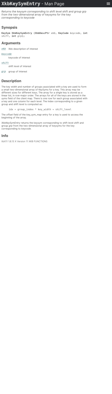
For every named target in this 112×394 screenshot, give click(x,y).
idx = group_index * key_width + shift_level (36, 109)
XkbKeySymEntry (32, 3)
